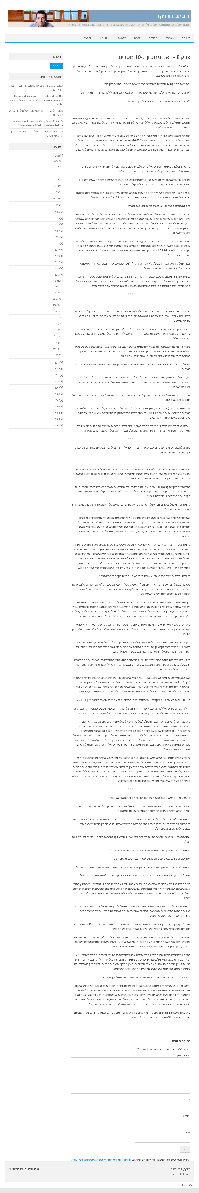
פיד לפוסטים (180, 1169)
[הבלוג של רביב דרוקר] (99, 26)
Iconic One (188, 1185)
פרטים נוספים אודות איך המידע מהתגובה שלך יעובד (102, 1159)
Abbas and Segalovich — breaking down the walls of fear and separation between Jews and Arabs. (36, 100)
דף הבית (186, 38)
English (105, 38)
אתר (187, 1132)
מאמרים (170, 38)
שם (188, 1099)
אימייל (186, 1115)
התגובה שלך (182, 1055)
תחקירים (153, 38)
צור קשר (88, 38)
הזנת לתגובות (179, 1174)
